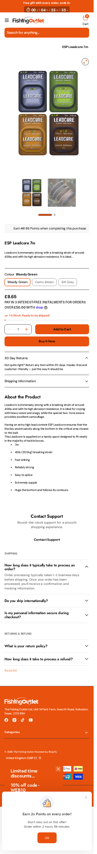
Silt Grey (69, 277)
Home (9, 47)
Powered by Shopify (46, 745)
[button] (7, 20)
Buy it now (47, 335)
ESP (7, 232)
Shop (23, 47)
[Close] (58, 769)
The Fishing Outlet (23, 745)
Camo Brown (46, 277)
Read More (12, 256)
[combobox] (47, 33)
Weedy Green (18, 277)
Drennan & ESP (44, 47)
